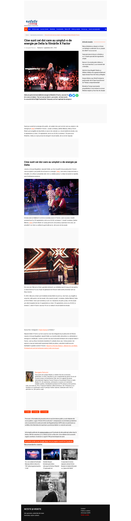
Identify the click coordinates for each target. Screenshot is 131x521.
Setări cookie (85, 515)
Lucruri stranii (44, 29)
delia (28, 411)
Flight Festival (43, 330)
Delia (32, 128)
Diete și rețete (76, 29)
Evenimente (59, 29)
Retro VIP (67, 29)
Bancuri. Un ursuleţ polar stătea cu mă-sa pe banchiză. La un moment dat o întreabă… (93, 64)
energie (36, 411)
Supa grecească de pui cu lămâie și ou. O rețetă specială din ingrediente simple (93, 56)
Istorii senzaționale (94, 29)
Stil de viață (35, 29)
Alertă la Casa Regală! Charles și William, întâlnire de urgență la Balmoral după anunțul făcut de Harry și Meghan (93, 72)
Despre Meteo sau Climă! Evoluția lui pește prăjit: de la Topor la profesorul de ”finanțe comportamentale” (93, 80)
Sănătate (52, 29)
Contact (83, 508)
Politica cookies (85, 511)
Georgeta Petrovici (31, 48)
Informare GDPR (85, 513)
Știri (29, 29)
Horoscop (84, 29)
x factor (45, 411)
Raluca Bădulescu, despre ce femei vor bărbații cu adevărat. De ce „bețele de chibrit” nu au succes (93, 48)
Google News (44, 441)
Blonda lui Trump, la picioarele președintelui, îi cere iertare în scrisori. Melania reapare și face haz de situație (93, 88)
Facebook (69, 441)
